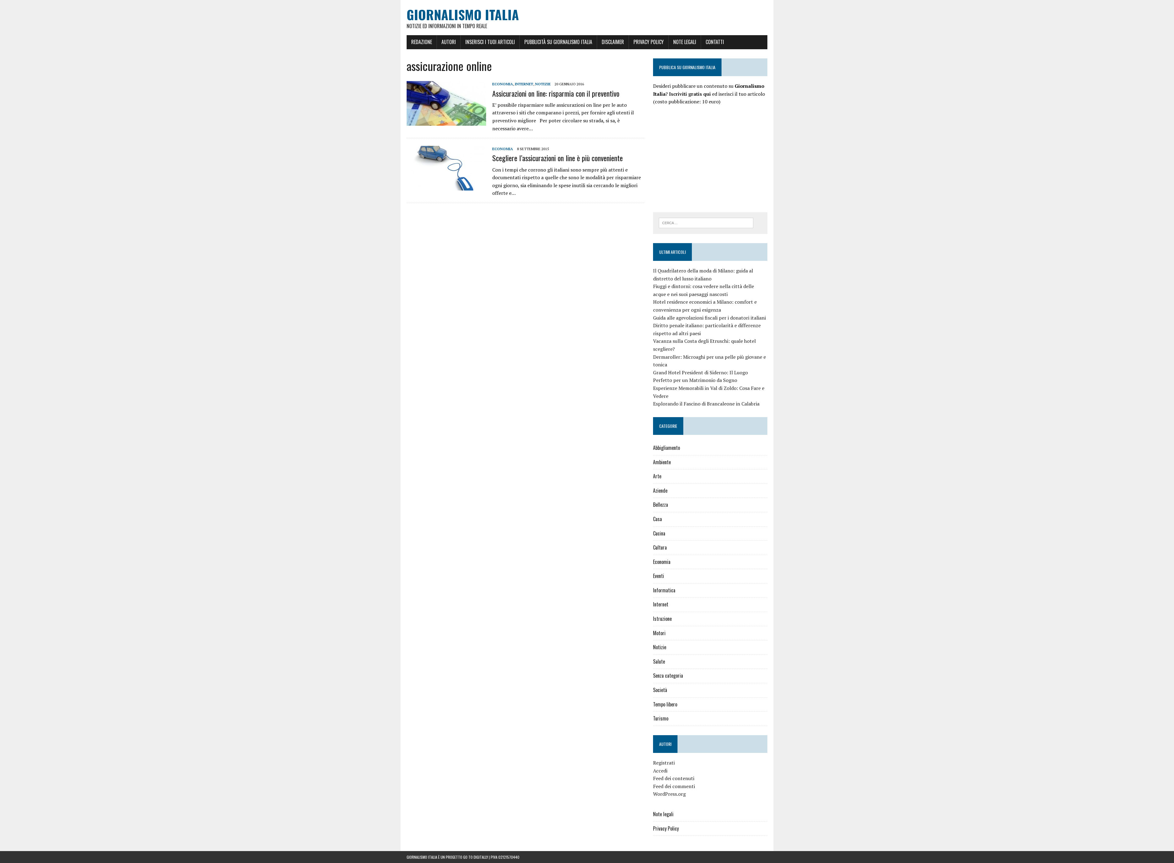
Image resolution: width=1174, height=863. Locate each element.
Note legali (684, 42)
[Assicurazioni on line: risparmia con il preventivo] (446, 121)
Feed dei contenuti (673, 778)
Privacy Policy (648, 42)
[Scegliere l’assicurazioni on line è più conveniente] (446, 186)
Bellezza (660, 504)
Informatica (664, 590)
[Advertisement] (704, 158)
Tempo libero (665, 704)
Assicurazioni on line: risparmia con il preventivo (555, 93)
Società (660, 690)
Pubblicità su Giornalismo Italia (558, 42)
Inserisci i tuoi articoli (490, 42)
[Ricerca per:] (706, 222)
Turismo (660, 718)
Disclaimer (613, 42)
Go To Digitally (475, 857)
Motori (659, 633)
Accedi (660, 770)
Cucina (659, 533)
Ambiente (662, 462)
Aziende (660, 490)
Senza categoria (668, 675)
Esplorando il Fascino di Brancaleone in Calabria (706, 403)
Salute (659, 661)
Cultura (660, 547)
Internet (524, 84)
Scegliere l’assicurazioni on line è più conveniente (557, 157)
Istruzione (662, 618)
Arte (657, 476)
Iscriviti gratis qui (690, 94)
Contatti (715, 42)
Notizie (543, 84)
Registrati (664, 762)
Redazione (421, 42)
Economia (502, 84)
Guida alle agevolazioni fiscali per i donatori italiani (709, 317)
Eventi (658, 576)
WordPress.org (669, 794)
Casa (657, 519)
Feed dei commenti (674, 786)
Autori (448, 42)
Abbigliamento (666, 447)
